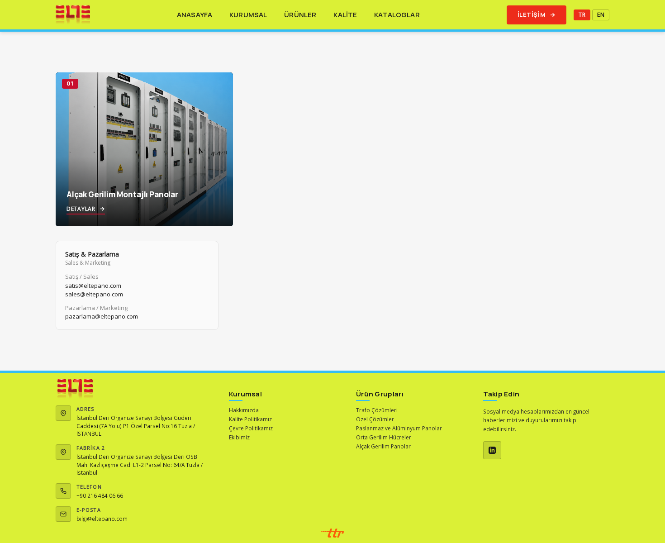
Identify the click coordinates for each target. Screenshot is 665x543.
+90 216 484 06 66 (99, 495)
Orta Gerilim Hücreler (383, 437)
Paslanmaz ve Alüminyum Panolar (399, 428)
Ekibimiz (239, 437)
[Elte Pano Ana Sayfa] (73, 14)
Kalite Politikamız (250, 419)
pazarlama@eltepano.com (101, 316)
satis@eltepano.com (93, 285)
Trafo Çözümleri (377, 410)
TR (582, 15)
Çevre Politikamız (251, 428)
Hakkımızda (244, 410)
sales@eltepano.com (94, 294)
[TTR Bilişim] (332, 533)
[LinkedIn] (492, 450)
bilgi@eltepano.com (102, 518)
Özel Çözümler (375, 419)
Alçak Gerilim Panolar (383, 446)
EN (600, 15)
